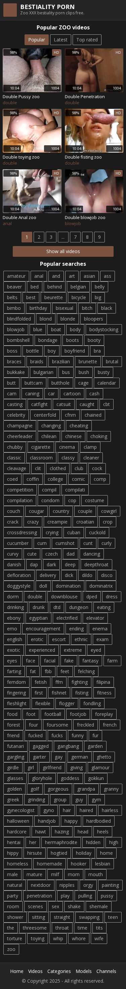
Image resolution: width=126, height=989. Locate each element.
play (65, 896)
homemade (49, 863)
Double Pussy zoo (21, 96)
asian (89, 276)
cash (94, 393)
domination (68, 586)
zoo (11, 949)
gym (96, 799)
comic (78, 479)
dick (69, 575)
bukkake (16, 372)
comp (100, 479)
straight (62, 917)
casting (15, 404)
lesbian (102, 863)
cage (83, 383)
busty (104, 372)
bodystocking (103, 329)
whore (79, 938)
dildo (87, 575)
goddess (70, 778)
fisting (81, 692)
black (106, 308)
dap (34, 564)
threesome (35, 928)
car (51, 393)
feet (64, 671)
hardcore (17, 831)
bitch (87, 308)
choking (98, 436)
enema (100, 628)
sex (55, 906)
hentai (13, 842)
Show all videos (63, 251)
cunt (88, 543)
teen (113, 917)
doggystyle (19, 586)
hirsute (34, 853)
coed (12, 479)
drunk (39, 607)
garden (95, 746)
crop (108, 522)
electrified (67, 618)
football (52, 714)
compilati (75, 489)
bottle (32, 351)
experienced (42, 650)
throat (62, 928)
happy (71, 821)
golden (14, 789)
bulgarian (43, 372)
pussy (107, 896)
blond (46, 319)
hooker (78, 863)
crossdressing (22, 532)
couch (13, 511)
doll (43, 586)
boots (72, 340)
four (33, 725)
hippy (12, 853)
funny (78, 735)
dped (91, 596)
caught (87, 404)
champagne (20, 425)
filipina (103, 682)
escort (59, 639)
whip (58, 938)
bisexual (64, 308)
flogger (67, 703)
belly (99, 286)
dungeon (78, 607)
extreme (73, 650)
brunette (88, 361)
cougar (36, 511)
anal (38, 276)
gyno (48, 810)
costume (94, 500)
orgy (88, 885)
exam (102, 639)
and (56, 276)
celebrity (16, 415)
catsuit (63, 404)
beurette (53, 297)
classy (68, 457)
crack (12, 522)
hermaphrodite (61, 842)
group (60, 799)
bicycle (79, 297)
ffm (59, 682)
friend (13, 735)
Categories (59, 971)
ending (76, 628)
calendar (106, 383)
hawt (40, 831)
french (110, 725)
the (10, 928)
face (30, 660)
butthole (60, 383)
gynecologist (21, 810)
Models (84, 971)
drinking (15, 607)
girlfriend (52, 767)
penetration (39, 896)
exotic (13, 650)
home (106, 853)
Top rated (87, 39)
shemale (98, 906)
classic (14, 457)
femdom (16, 682)
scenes (35, 906)
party (12, 896)
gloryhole (42, 778)
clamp (90, 447)
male (12, 874)
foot (31, 714)
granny (111, 789)
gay (58, 757)
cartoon (72, 393)
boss (12, 351)
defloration (19, 575)
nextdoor (41, 885)
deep (70, 564)
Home (17, 971)
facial (49, 660)
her (32, 842)
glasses (15, 778)
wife (98, 938)
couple (85, 511)
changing (51, 425)
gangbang (68, 746)
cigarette (40, 447)
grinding (36, 799)
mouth (95, 874)
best (31, 297)
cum (42, 543)
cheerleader (20, 436)
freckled (85, 725)
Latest (61, 39)
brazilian (61, 361)
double (35, 596)
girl (31, 767)
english (14, 639)
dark (51, 564)
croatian (85, 522)
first (39, 692)
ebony (13, 618)
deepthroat (96, 564)
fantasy (90, 660)
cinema (67, 447)
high (113, 842)
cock (97, 468)
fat (33, 671)
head (83, 831)
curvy (12, 554)
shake (74, 906)
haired (86, 810)
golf (35, 789)
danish (14, 564)
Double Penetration (85, 96)
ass (107, 276)
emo (12, 628)
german (79, 757)
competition (20, 489)
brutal (112, 361)
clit (38, 468)
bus (66, 372)
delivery (48, 575)
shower (15, 917)
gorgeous (58, 789)
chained (93, 415)
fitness (104, 692)
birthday (38, 308)
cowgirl (109, 511)
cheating (79, 425)
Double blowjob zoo (85, 217)
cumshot (65, 543)
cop (72, 500)
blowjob (16, 329)
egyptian (38, 618)
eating (104, 607)
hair (67, 810)
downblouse (64, 596)
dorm (13, 596)
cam (11, 393)
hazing (62, 831)
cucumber (18, 543)
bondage (47, 340)
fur (95, 735)
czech (51, 554)
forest (13, 725)
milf (55, 874)
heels (103, 831)
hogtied (59, 853)
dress (112, 596)
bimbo (14, 308)
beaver (14, 286)
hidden (93, 842)
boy (52, 351)
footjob (78, 714)
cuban (73, 532)
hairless (110, 810)
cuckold (97, 532)
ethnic (81, 639)
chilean (48, 436)
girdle (13, 767)
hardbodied (98, 821)
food (12, 714)
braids (36, 361)
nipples (67, 885)
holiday (83, 853)
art (72, 276)
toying (37, 938)
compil (49, 489)
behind (54, 286)
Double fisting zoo (83, 157)
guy (79, 799)
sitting (38, 917)
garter (39, 757)
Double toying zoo (21, 157)
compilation (20, 500)
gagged (41, 746)
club (79, 468)
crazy (33, 522)
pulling (85, 896)
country (61, 511)
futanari (15, 746)
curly (106, 543)
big (98, 297)
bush (84, 372)
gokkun (96, 778)
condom (50, 500)
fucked (35, 735)
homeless (17, 863)
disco (107, 575)
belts (12, 297)
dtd (56, 607)
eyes (12, 660)
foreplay (104, 714)
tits (99, 928)
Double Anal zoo (19, 217)
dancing (91, 554)
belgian (78, 286)
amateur (16, 276)
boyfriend (75, 351)
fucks (57, 735)
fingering (16, 692)
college (55, 479)
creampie (57, 522)
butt (11, 383)
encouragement (43, 628)
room (13, 906)
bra (97, 351)
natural (14, 885)
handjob (47, 821)
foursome (57, 725)
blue (37, 329)
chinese (73, 436)
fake (69, 660)
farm (112, 660)
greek (13, 799)
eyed (96, 650)
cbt (106, 404)
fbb (48, 671)
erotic (37, 639)
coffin (33, 479)
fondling (92, 703)
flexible (42, 703)
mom (74, 874)
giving (76, 767)
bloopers (93, 319)
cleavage (16, 468)
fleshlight (17, 703)
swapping (89, 917)
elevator (95, 618)
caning (32, 393)
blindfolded (19, 319)
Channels (106, 971)
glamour (100, 767)
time (82, 928)
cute (32, 554)
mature (34, 874)
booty (94, 340)
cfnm (70, 415)
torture (14, 938)
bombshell (18, 340)
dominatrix (101, 586)
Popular (36, 39)
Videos (35, 971)
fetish (41, 682)
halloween (18, 821)
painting (110, 885)
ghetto (104, 757)
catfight (39, 404)
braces (14, 361)
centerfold (45, 415)
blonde (67, 319)
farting (14, 671)
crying (52, 532)
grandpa (86, 789)
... (63, 237)
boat (56, 329)
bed (35, 286)
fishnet (59, 692)
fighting (80, 682)
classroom (41, 457)
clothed (58, 468)
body (75, 329)
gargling (15, 757)
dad (71, 554)
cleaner (91, 457)
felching (86, 671)
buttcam (34, 383)
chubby (15, 447)
